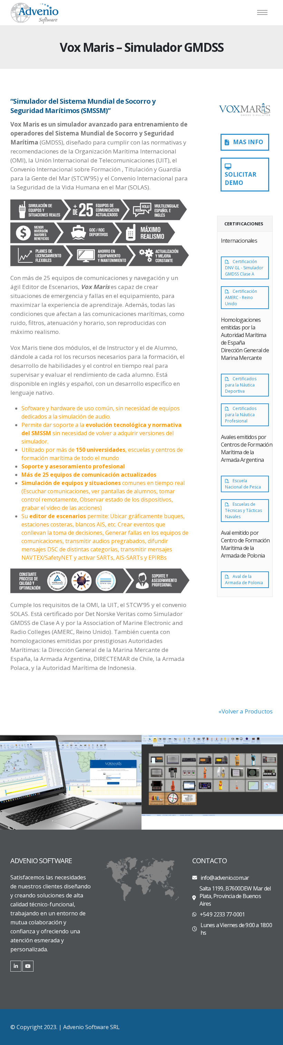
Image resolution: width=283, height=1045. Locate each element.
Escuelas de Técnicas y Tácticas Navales (243, 510)
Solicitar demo (240, 178)
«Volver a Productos (245, 711)
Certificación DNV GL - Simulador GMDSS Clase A (244, 268)
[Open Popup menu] (262, 12)
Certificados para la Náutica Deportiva (240, 385)
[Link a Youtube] (27, 966)
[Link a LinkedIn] (15, 966)
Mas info (247, 142)
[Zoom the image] (71, 782)
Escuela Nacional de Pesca (243, 484)
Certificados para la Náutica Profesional (240, 414)
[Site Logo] (34, 12)
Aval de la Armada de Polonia (244, 579)
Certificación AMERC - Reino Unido (241, 297)
